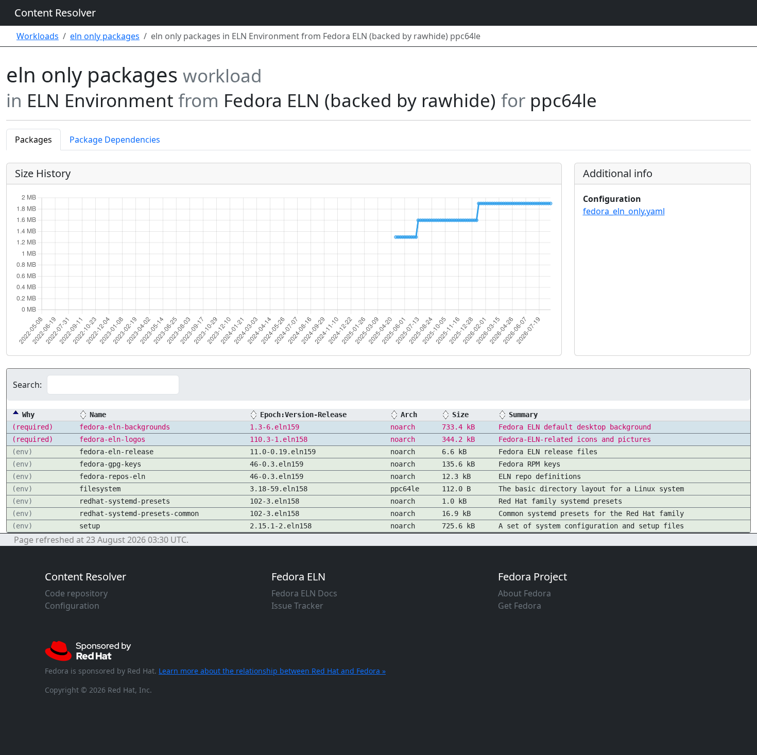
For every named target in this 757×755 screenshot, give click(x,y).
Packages (33, 139)
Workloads (37, 36)
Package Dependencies (115, 139)
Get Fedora (519, 605)
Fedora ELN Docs (304, 593)
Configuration (72, 605)
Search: (27, 384)
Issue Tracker (297, 605)
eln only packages (105, 36)
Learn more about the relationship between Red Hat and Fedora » (272, 671)
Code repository (76, 593)
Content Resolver (55, 13)
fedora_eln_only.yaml (624, 211)
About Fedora (524, 593)
